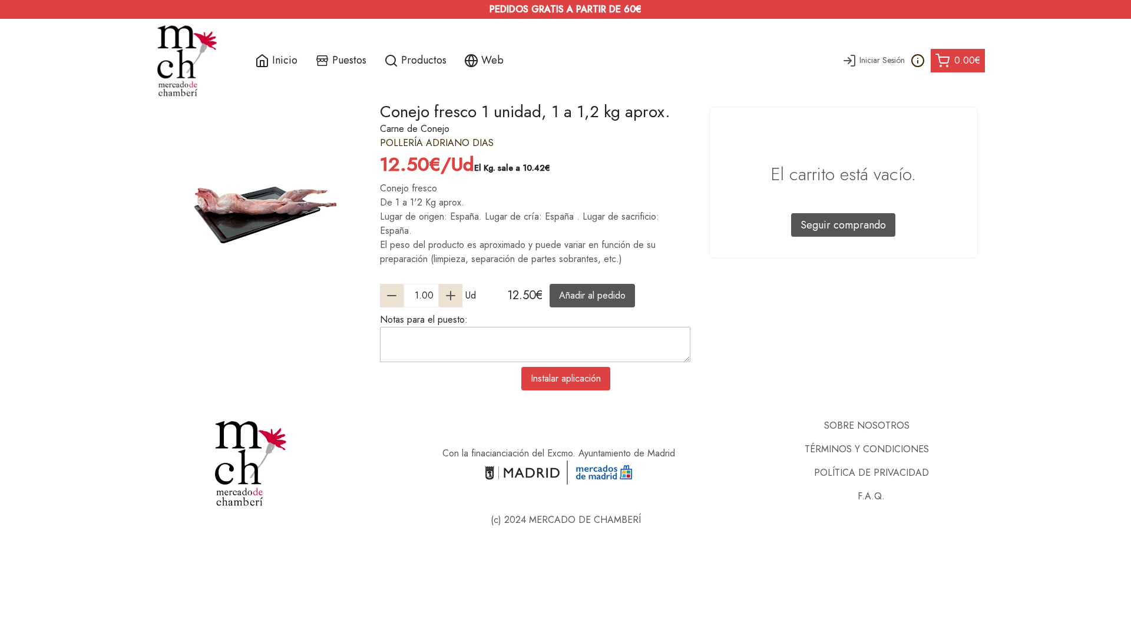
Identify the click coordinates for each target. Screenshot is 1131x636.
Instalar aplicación (566, 378)
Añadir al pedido (592, 295)
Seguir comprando (843, 225)
